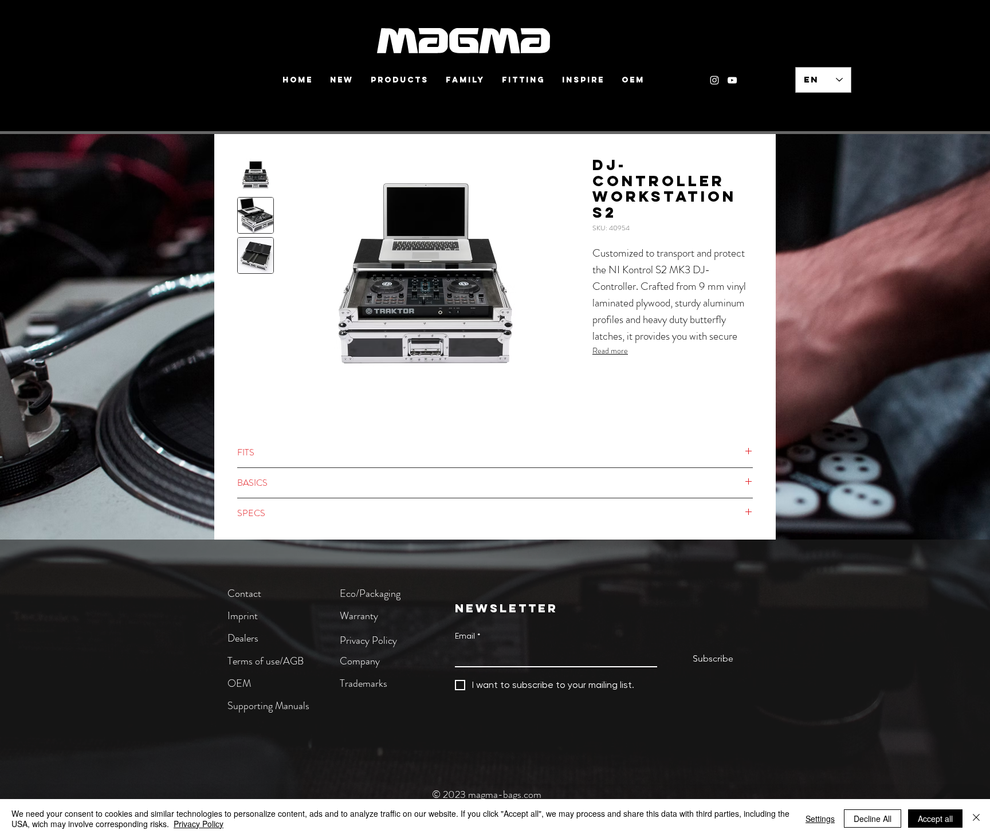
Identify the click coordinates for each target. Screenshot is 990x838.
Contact (244, 593)
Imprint (242, 615)
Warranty (359, 615)
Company (360, 661)
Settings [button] (820, 818)
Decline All (872, 818)
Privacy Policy (368, 640)
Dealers (242, 638)
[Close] (976, 818)
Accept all (935, 818)
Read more (610, 350)
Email (467, 635)
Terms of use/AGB (265, 661)
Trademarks (363, 683)
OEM (239, 683)
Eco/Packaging (370, 593)
